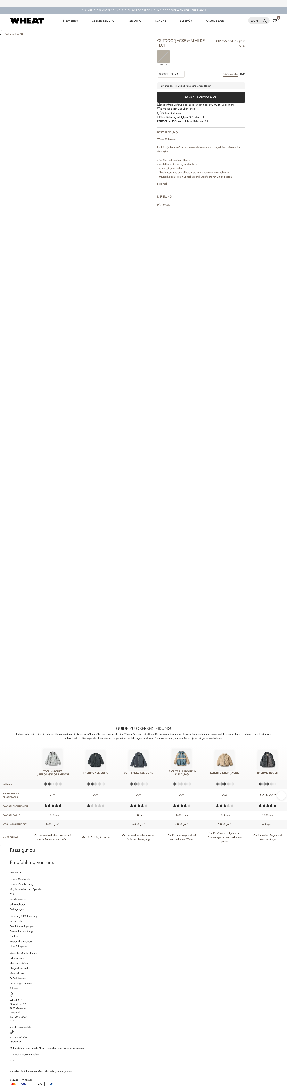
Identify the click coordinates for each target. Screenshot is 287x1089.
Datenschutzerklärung (21, 931)
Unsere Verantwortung (21, 884)
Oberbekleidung (103, 21)
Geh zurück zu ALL (14, 33)
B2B (12, 894)
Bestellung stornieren (21, 983)
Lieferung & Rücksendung (23, 916)
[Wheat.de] (27, 20)
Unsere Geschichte (20, 879)
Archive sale (215, 21)
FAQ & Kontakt (18, 978)
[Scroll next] (281, 795)
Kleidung (134, 21)
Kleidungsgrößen (19, 963)
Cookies (14, 936)
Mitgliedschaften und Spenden (26, 889)
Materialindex (17, 973)
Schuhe (160, 21)
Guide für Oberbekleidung (24, 953)
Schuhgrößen (17, 958)
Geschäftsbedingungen (22, 926)
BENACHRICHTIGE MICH (201, 97)
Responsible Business (21, 941)
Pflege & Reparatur (20, 968)
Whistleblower (17, 904)
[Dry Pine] (163, 56)
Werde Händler (18, 899)
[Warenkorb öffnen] (275, 20)
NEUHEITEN (70, 21)
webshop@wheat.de (20, 1027)
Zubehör (186, 21)
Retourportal (16, 921)
